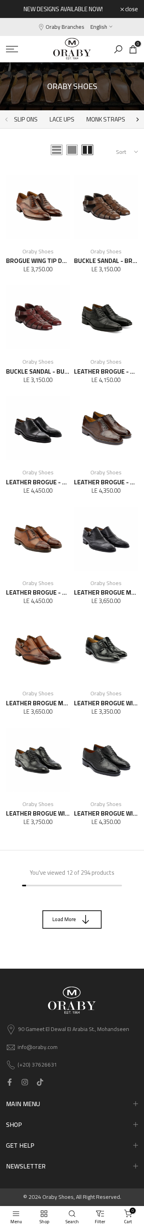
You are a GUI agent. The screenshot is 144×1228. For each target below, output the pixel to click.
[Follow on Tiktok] (40, 1082)
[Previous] (7, 119)
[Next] (137, 119)
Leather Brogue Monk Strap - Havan (62, 703)
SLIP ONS (26, 119)
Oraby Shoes (38, 251)
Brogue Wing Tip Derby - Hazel (53, 261)
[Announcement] (63, 9)
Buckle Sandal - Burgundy (46, 371)
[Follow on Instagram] (24, 1082)
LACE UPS (62, 119)
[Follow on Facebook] (9, 1082)
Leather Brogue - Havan (43, 592)
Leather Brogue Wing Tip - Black (56, 813)
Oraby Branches (65, 27)
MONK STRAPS (105, 119)
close (131, 9)
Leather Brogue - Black (43, 482)
